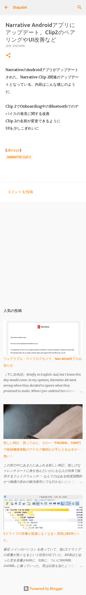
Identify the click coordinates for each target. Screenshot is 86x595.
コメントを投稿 (20, 192)
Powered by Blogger (46, 589)
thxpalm (20, 7)
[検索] (79, 7)
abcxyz (13, 150)
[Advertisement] (43, 251)
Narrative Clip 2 (19, 157)
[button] (8, 56)
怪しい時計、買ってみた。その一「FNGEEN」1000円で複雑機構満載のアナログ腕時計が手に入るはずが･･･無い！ (42, 449)
